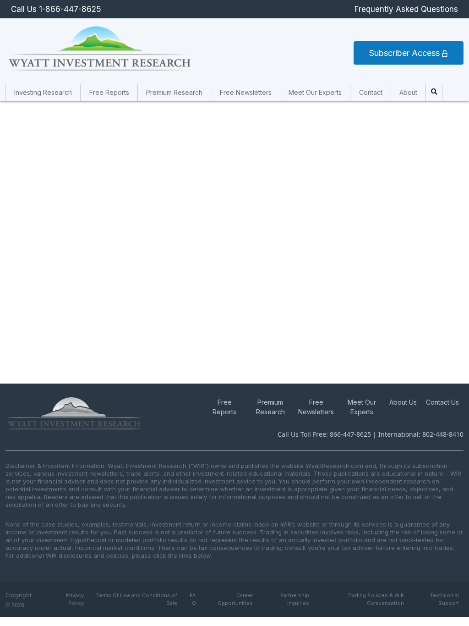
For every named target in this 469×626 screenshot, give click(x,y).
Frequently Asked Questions (406, 9)
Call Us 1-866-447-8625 (56, 9)
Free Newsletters (246, 92)
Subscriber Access (405, 53)
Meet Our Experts (315, 92)
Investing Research (43, 92)
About (408, 92)
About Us (403, 402)
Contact (370, 92)
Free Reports (109, 92)
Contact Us (442, 402)
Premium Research (174, 92)
